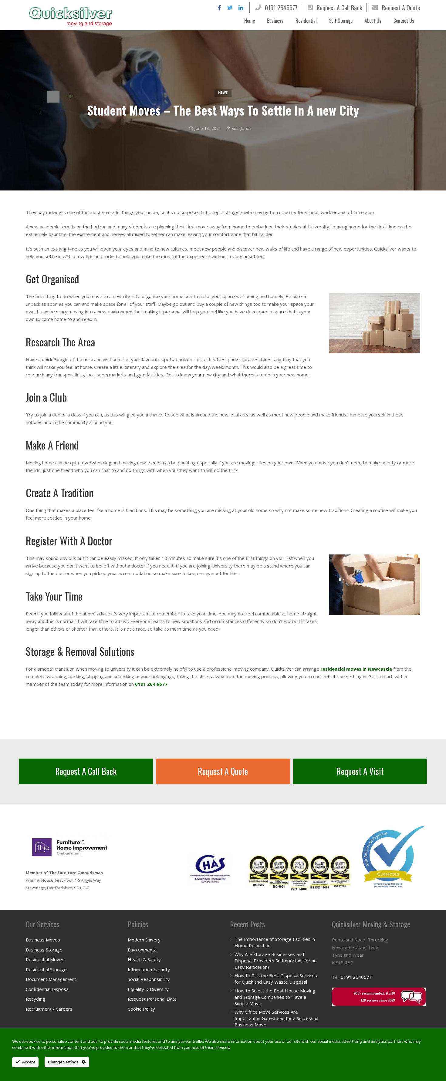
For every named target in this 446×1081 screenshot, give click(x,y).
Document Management (51, 979)
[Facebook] (219, 7)
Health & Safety (144, 959)
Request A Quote (401, 7)
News (223, 92)
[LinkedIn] (240, 7)
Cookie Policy (141, 1009)
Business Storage (44, 950)
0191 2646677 (281, 7)
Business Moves (43, 940)
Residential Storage (46, 969)
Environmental (142, 950)
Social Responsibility (149, 979)
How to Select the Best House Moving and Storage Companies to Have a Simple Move (275, 997)
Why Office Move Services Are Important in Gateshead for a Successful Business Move (276, 1018)
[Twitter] (230, 7)
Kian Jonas (241, 128)
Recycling (35, 999)
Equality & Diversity (148, 989)
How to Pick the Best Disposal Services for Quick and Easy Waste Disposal (276, 978)
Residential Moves (45, 959)
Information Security (149, 969)
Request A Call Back (339, 7)
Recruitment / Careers (49, 1009)
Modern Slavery (144, 940)
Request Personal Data (152, 999)
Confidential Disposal (47, 989)
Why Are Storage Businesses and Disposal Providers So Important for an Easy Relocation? (275, 960)
